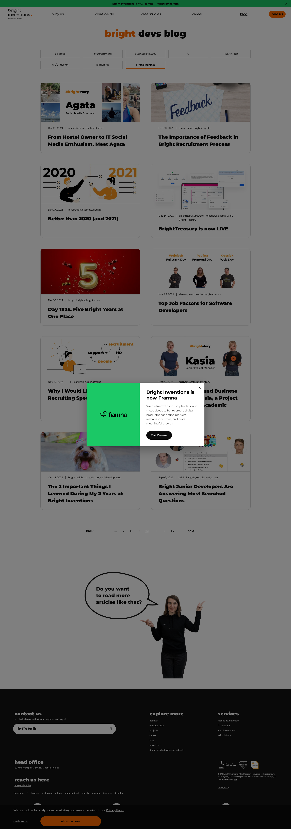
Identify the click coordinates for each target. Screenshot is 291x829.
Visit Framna (159, 435)
